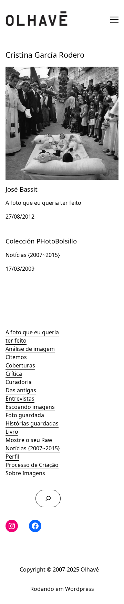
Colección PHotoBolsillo (36, 236)
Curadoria (19, 382)
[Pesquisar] (48, 498)
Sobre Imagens (25, 473)
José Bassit (19, 71)
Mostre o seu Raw (29, 440)
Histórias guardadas (32, 423)
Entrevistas (20, 398)
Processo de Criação (32, 465)
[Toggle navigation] (114, 20)
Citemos (16, 357)
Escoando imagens (30, 407)
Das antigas (21, 390)
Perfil (12, 456)
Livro (12, 431)
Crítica (14, 373)
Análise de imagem (30, 349)
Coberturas (20, 365)
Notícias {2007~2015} (33, 448)
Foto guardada (25, 415)
